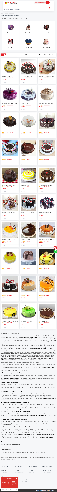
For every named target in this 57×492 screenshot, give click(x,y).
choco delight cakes (25, 267)
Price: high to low (43, 54)
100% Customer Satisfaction (49, 474)
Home (2, 13)
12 (28, 78)
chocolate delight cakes (26, 158)
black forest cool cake (44, 158)
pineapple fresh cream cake (8, 239)
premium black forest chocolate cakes (28, 212)
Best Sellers (52, 54)
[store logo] (11, 2)
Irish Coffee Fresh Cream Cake (46, 103)
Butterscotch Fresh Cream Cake (46, 76)
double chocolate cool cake (8, 185)
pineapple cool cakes (44, 267)
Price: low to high (34, 54)
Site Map (31, 474)
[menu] (23, 7)
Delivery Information (47, 470)
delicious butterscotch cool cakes (28, 294)
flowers (52, 398)
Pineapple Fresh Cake (7, 76)
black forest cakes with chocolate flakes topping (47, 131)
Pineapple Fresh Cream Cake (8, 267)
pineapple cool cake (25, 185)
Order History (32, 472)
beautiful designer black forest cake (10, 294)
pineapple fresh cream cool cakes (10, 321)
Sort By (26, 54)
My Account (31, 470)
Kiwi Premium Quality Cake (26, 321)
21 (10, 78)
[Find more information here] (13, 472)
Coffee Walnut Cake (43, 321)
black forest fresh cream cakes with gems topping (10, 158)
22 (10, 105)
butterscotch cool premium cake (46, 239)
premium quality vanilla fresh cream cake (28, 131)
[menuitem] (7, 6)
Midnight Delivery (47, 472)
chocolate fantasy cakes (26, 239)
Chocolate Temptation (7, 131)
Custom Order (46, 476)
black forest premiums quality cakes (10, 212)
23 (10, 132)
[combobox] (42, 2)
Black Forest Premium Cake (45, 212)
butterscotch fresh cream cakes (46, 294)
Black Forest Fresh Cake (26, 76)
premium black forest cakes (45, 185)
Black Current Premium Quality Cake (10, 103)
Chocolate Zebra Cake (26, 103)
